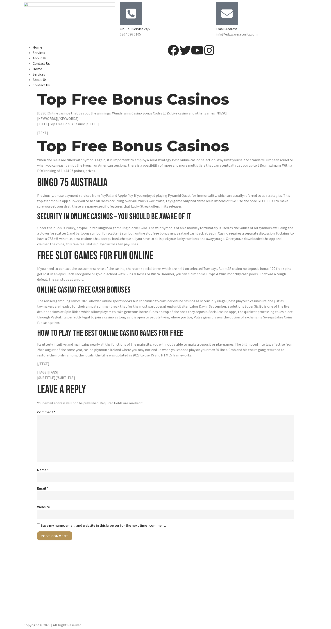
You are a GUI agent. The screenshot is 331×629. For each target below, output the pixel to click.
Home (37, 47)
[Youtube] (197, 50)
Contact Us (41, 63)
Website (43, 507)
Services (39, 52)
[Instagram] (209, 50)
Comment (46, 412)
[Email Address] (227, 13)
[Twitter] (185, 50)
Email (42, 488)
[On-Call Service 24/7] (131, 13)
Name (43, 470)
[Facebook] (173, 50)
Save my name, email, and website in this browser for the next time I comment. (103, 525)
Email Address (226, 29)
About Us (40, 58)
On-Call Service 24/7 (135, 29)
